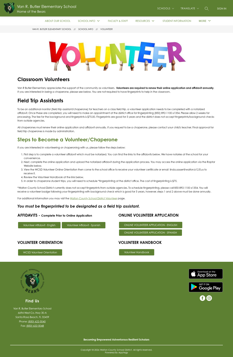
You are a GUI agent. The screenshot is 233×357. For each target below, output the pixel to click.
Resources (143, 21)
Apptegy (123, 352)
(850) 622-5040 (37, 321)
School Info (86, 21)
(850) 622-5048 (35, 325)
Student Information (177, 21)
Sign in (221, 8)
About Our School (57, 21)
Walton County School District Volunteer (93, 198)
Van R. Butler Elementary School (51, 29)
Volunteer (106, 29)
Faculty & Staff (118, 21)
